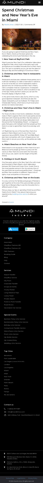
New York (7, 376)
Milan (6, 373)
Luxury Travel (9, 296)
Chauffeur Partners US (12, 248)
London (7, 364)
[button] (13, 215)
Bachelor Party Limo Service (14, 319)
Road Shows (8, 305)
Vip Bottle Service (10, 337)
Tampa (6, 392)
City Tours (7, 281)
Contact (7, 263)
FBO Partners (9, 251)
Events (11, 202)
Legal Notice (21, 478)
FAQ (5, 260)
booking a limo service (20, 194)
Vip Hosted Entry (10, 340)
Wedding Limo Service (12, 343)
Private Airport (9, 299)
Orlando (7, 379)
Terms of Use (10, 478)
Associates (8, 242)
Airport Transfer (9, 275)
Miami (6, 370)
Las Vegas (8, 361)
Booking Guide (9, 254)
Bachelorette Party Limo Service (16, 322)
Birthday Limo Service (12, 325)
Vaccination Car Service (12, 308)
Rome (6, 389)
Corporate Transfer (11, 283)
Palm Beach (8, 382)
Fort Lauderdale (10, 358)
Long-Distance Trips (11, 293)
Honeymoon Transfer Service (15, 328)
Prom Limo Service (11, 334)
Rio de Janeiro (9, 395)
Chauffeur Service (10, 278)
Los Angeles (8, 367)
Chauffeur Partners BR (12, 245)
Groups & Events (10, 287)
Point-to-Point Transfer (12, 302)
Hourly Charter (9, 290)
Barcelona (8, 355)
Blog (6, 257)
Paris (6, 386)
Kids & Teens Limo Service (14, 331)
